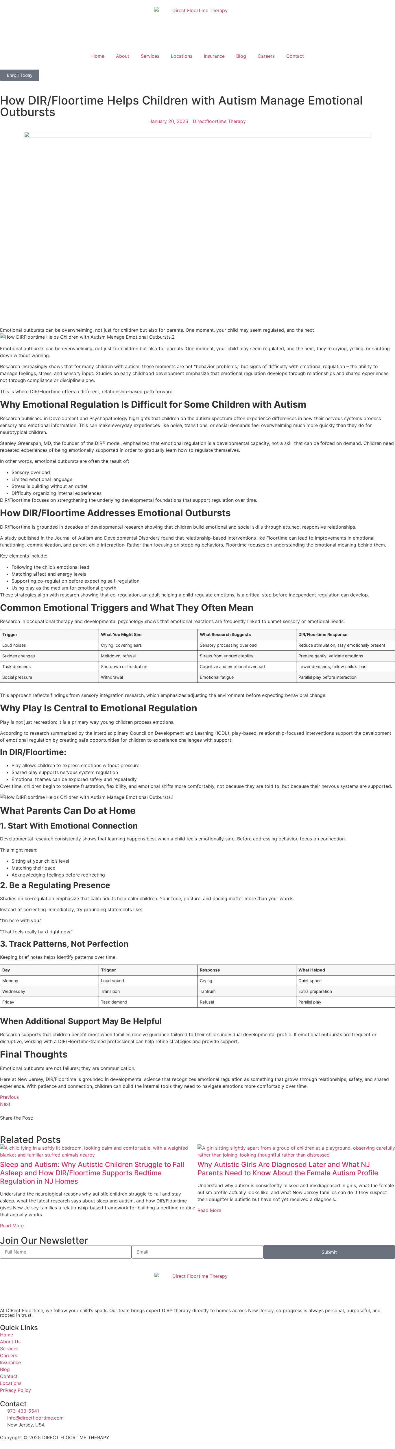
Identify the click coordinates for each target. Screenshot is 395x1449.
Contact (295, 56)
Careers (266, 56)
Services (150, 56)
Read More (12, 1225)
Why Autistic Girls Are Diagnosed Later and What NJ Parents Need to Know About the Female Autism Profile (288, 1168)
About (122, 56)
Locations (181, 56)
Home (97, 56)
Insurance (214, 56)
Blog (241, 56)
